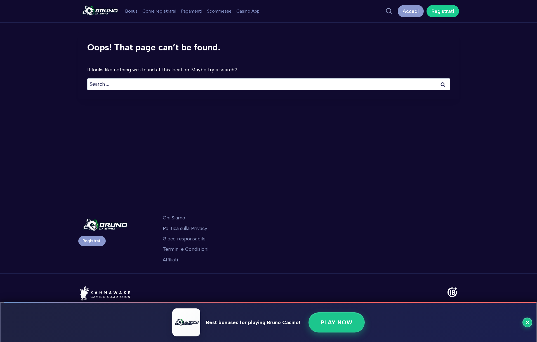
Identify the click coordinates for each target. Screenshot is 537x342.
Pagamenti (191, 11)
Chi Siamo (174, 218)
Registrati (443, 11)
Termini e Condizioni (185, 249)
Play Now (336, 322)
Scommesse (219, 11)
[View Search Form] (389, 11)
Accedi (411, 11)
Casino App (248, 11)
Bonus (131, 11)
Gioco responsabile (184, 239)
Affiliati (170, 260)
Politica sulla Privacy (185, 228)
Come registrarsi (159, 11)
